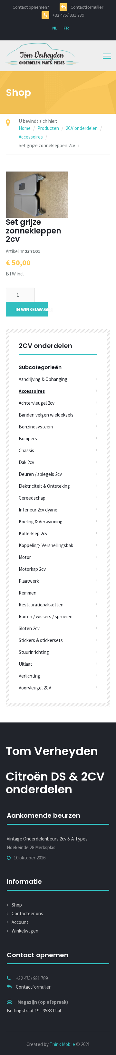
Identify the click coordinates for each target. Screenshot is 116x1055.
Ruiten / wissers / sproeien (45, 616)
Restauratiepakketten (41, 605)
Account (20, 922)
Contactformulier (33, 987)
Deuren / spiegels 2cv (40, 474)
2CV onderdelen (82, 128)
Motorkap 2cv (32, 569)
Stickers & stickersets (41, 640)
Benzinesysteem (36, 427)
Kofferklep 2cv (33, 533)
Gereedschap (32, 498)
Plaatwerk (29, 581)
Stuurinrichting (34, 652)
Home (25, 128)
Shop (17, 905)
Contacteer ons (27, 913)
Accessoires (31, 137)
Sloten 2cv (29, 628)
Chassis (26, 450)
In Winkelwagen (31, 309)
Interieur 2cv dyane (38, 510)
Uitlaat (25, 664)
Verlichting (29, 676)
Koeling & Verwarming (41, 522)
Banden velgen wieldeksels (46, 415)
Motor (25, 557)
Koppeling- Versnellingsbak (46, 545)
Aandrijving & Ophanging (43, 379)
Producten (48, 128)
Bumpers (28, 438)
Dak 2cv (26, 462)
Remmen (27, 593)
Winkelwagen (25, 931)
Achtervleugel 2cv (36, 403)
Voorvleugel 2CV (35, 688)
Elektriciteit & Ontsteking (44, 486)
